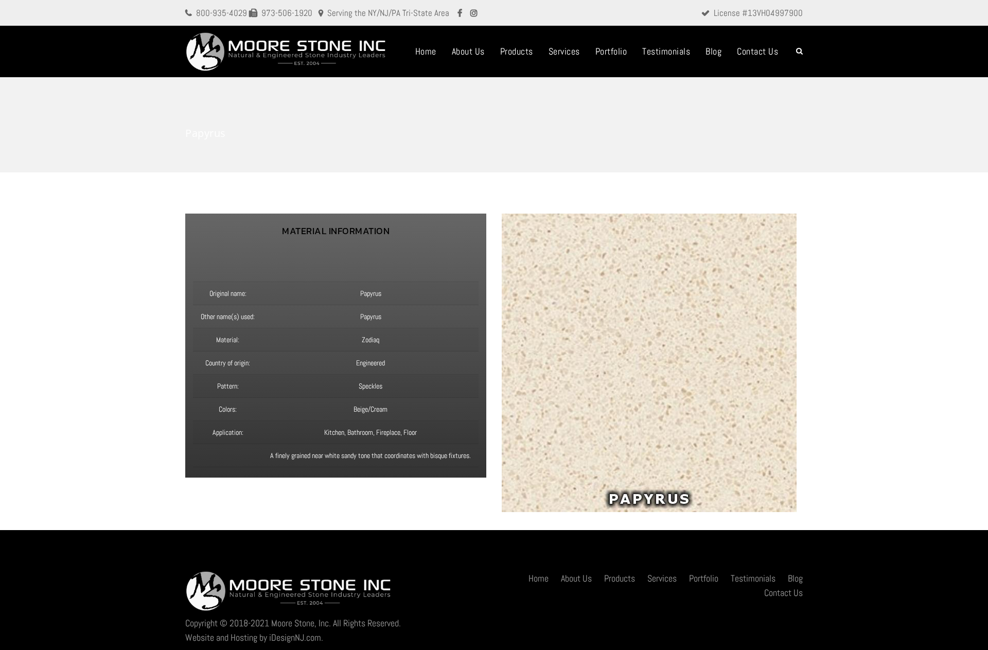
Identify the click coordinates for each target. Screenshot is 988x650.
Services (564, 51)
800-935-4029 (221, 13)
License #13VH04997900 (758, 13)
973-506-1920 (286, 13)
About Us (468, 51)
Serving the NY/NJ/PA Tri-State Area (388, 13)
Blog (713, 51)
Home (425, 51)
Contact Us (757, 51)
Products (516, 51)
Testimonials (666, 51)
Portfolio (611, 51)
